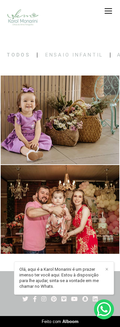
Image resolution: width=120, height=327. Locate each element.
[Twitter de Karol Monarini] (25, 299)
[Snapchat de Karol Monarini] (85, 299)
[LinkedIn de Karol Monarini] (95, 299)
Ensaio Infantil (74, 55)
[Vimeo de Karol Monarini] (63, 299)
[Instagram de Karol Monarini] (43, 299)
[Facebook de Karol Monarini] (35, 299)
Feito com (60, 321)
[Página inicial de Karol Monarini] (23, 18)
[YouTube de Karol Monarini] (74, 299)
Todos (18, 55)
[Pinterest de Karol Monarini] (54, 299)
